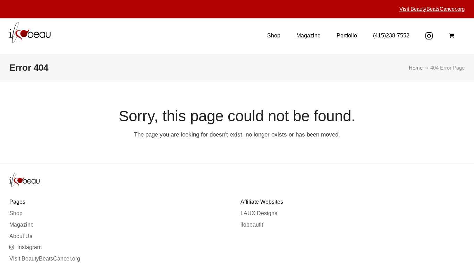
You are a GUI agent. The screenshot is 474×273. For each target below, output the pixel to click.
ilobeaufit (251, 225)
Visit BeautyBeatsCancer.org (44, 259)
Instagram (29, 247)
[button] (451, 36)
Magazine (21, 225)
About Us (20, 236)
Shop (16, 213)
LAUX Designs (258, 213)
